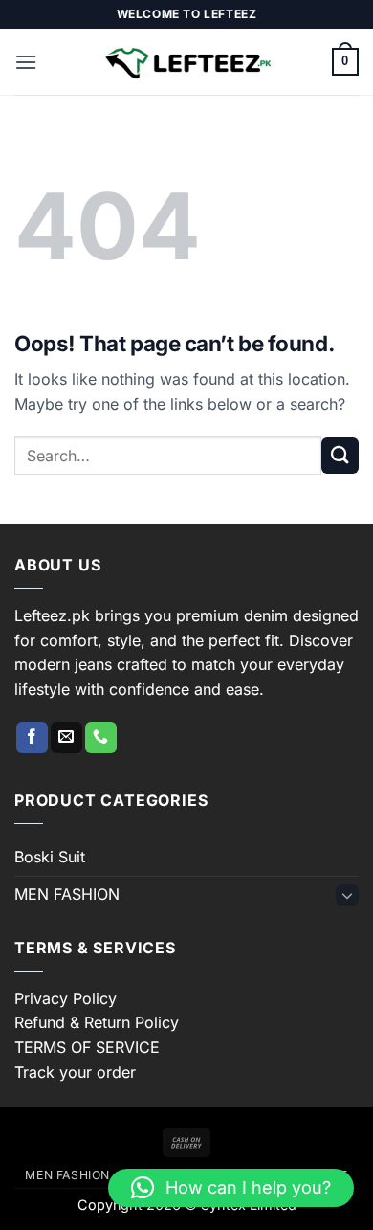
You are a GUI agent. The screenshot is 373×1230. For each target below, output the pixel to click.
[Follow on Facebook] (32, 737)
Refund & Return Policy (96, 1022)
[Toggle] (347, 895)
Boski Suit (49, 856)
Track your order (75, 1072)
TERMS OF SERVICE (87, 1047)
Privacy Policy (65, 998)
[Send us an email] (66, 737)
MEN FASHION (67, 894)
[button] (25, 61)
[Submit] (340, 456)
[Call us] (101, 737)
